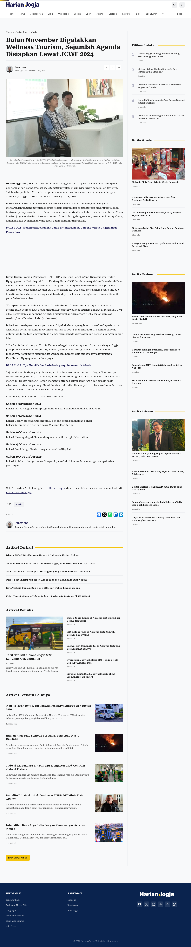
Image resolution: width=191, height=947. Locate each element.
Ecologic (113, 13)
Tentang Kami (13, 900)
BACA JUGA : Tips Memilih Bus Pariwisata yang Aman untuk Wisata (48, 365)
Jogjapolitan (36, 13)
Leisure (126, 13)
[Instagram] (153, 904)
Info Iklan (11, 926)
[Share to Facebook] (99, 514)
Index (179, 13)
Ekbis (50, 13)
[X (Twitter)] (146, 904)
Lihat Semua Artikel (17, 858)
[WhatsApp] (174, 904)
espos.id (72, 900)
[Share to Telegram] (121, 514)
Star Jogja (73, 910)
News (22, 13)
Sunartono (20, 67)
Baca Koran (151, 13)
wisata (19, 504)
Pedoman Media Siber (17, 905)
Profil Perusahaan (15, 916)
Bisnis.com (73, 905)
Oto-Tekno (63, 13)
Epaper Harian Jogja (18, 492)
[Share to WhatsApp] (110, 514)
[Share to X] (104, 514)
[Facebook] (139, 904)
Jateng (99, 13)
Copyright (11, 910)
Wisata (77, 13)
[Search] (174, 5)
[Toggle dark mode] (182, 5)
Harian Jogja (57, 488)
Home (12, 13)
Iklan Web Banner (15, 921)
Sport (88, 13)
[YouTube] (160, 904)
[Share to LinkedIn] (116, 514)
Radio (138, 13)
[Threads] (167, 904)
